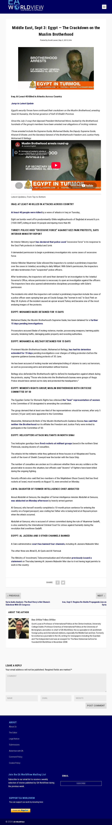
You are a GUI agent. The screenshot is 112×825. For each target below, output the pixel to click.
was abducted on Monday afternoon (29, 500)
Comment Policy (15, 757)
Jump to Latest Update (22, 103)
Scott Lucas (53, 40)
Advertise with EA (16, 751)
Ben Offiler (37, 619)
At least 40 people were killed (26, 212)
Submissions (14, 745)
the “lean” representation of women (81, 400)
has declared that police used (51, 242)
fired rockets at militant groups (56, 443)
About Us (13, 726)
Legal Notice (14, 739)
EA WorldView (18, 822)
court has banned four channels (48, 544)
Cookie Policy (14, 763)
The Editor (13, 732)
